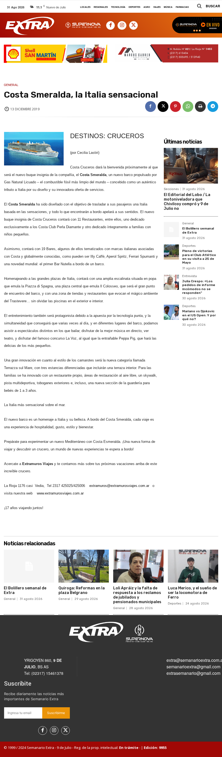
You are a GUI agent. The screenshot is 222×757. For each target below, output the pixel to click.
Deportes (188, 246)
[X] (133, 25)
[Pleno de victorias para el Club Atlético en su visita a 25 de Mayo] (171, 252)
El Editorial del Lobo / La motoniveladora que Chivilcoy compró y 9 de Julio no (187, 201)
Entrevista (189, 276)
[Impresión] (200, 106)
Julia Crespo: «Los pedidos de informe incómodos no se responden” (198, 287)
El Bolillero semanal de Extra (25, 590)
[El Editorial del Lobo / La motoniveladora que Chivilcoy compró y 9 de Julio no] (191, 166)
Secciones (171, 189)
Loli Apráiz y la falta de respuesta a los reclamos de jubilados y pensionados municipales (137, 595)
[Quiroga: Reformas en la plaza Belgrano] (83, 566)
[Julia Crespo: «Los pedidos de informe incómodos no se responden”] (171, 282)
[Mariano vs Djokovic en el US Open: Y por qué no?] (171, 312)
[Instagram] (121, 25)
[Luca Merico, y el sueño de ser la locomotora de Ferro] (193, 566)
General (11, 85)
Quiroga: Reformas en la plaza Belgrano (81, 590)
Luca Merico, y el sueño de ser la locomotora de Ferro (192, 593)
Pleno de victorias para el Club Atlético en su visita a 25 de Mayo (199, 256)
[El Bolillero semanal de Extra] (171, 229)
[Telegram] (212, 106)
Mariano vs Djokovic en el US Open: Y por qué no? (199, 315)
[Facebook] (110, 25)
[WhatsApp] (187, 106)
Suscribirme (56, 713)
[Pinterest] (175, 106)
